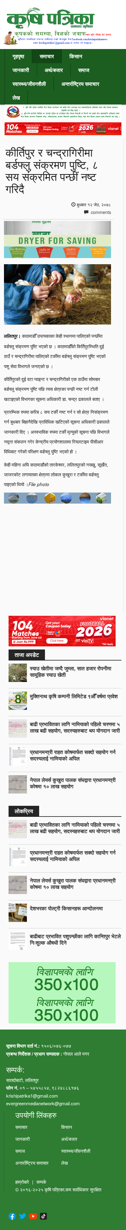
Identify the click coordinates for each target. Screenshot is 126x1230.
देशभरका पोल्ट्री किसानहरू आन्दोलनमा (66, 908)
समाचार (47, 56)
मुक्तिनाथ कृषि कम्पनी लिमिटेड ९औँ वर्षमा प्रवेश (74, 696)
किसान (75, 56)
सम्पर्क (41, 1182)
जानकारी (21, 70)
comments (100, 212)
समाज (83, 70)
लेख (16, 97)
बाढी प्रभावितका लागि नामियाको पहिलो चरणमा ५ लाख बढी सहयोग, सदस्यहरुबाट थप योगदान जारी (75, 727)
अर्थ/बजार (54, 70)
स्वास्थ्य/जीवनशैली (29, 83)
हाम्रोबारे (22, 1182)
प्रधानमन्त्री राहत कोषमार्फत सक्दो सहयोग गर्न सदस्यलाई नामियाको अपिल (73, 755)
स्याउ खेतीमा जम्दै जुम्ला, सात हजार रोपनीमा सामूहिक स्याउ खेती (70, 671)
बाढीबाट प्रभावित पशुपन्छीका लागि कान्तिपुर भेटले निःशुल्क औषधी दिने (75, 939)
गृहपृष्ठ (18, 56)
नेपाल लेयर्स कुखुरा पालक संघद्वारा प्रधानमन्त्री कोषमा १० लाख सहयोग (73, 783)
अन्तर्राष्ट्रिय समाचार (80, 83)
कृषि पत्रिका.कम (58, 1189)
